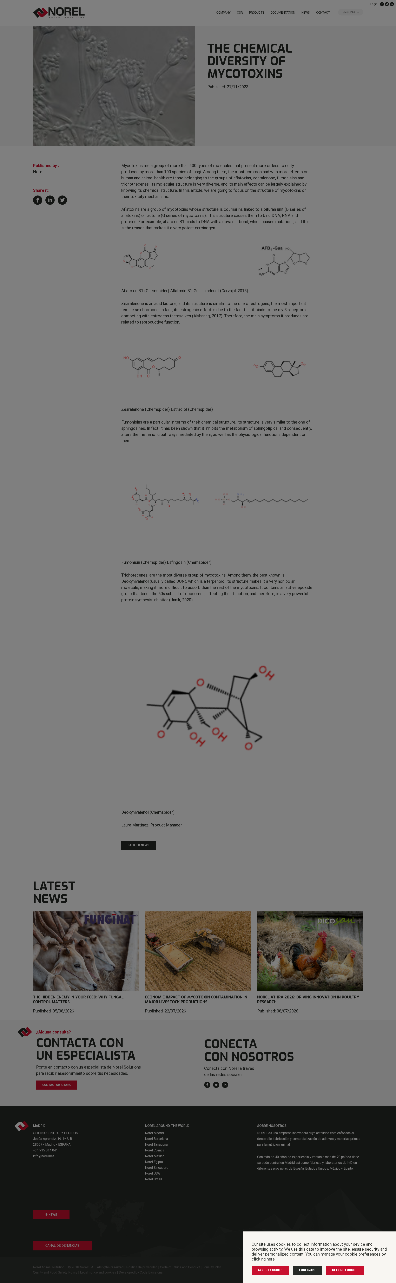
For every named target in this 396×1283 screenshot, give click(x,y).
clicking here (263, 1259)
